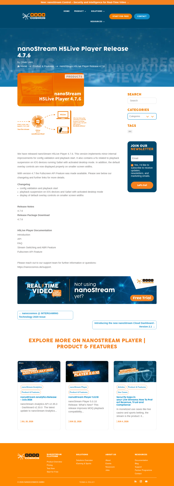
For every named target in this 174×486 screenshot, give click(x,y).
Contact (142, 16)
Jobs (107, 470)
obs (130, 131)
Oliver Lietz (27, 62)
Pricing (50, 465)
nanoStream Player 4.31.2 (131, 397)
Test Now (51, 468)
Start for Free (52, 472)
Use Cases (74, 392)
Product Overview (54, 462)
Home (67, 11)
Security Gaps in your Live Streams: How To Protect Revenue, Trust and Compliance (86, 401)
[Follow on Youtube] (146, 481)
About (108, 460)
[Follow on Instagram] (141, 481)
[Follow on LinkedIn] (135, 481)
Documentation (141, 460)
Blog (137, 463)
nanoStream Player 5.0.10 (35, 397)
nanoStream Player (112, 340)
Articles (73, 387)
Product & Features (87, 346)
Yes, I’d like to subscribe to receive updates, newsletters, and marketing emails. (142, 170)
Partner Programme (143, 470)
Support (138, 467)
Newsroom (110, 467)
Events (108, 463)
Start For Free (121, 16)
